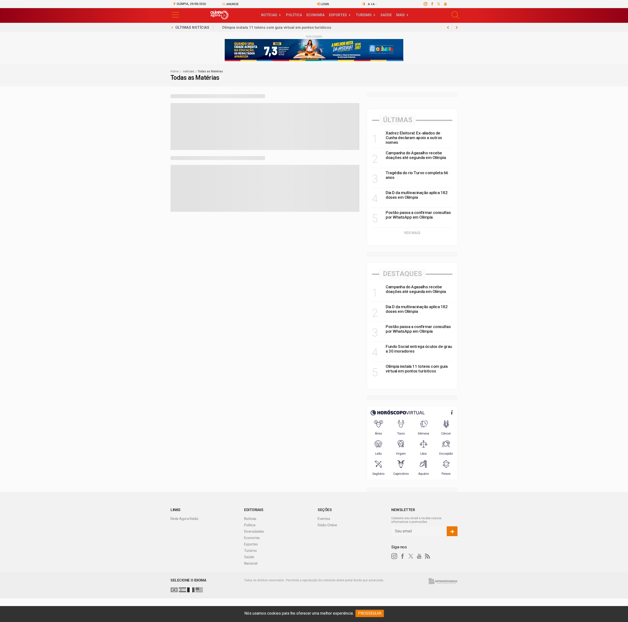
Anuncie (232, 4)
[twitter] (438, 4)
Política (294, 15)
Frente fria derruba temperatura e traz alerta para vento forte (276, 27)
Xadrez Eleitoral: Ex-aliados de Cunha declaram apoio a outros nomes (414, 138)
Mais (400, 15)
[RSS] (428, 556)
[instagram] (425, 4)
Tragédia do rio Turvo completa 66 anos (417, 175)
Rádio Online (327, 525)
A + (370, 4)
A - (374, 4)
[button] (175, 14)
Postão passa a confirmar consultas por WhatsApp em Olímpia (418, 215)
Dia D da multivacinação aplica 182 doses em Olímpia (416, 195)
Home (174, 71)
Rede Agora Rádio (184, 519)
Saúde (386, 15)
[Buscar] (456, 15)
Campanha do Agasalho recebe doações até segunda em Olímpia (416, 155)
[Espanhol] (182, 589)
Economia (315, 15)
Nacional (250, 563)
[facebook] (431, 4)
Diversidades (254, 531)
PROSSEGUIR (369, 613)
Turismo (364, 15)
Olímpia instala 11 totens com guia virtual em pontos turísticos (416, 368)
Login (324, 4)
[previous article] (456, 27)
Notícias (269, 15)
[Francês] (191, 589)
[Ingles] (199, 589)
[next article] (448, 27)
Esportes (338, 15)
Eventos (324, 519)
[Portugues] (174, 589)
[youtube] (445, 4)
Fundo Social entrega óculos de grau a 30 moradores (419, 349)
